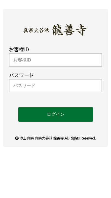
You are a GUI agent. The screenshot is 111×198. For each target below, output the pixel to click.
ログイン (56, 114)
